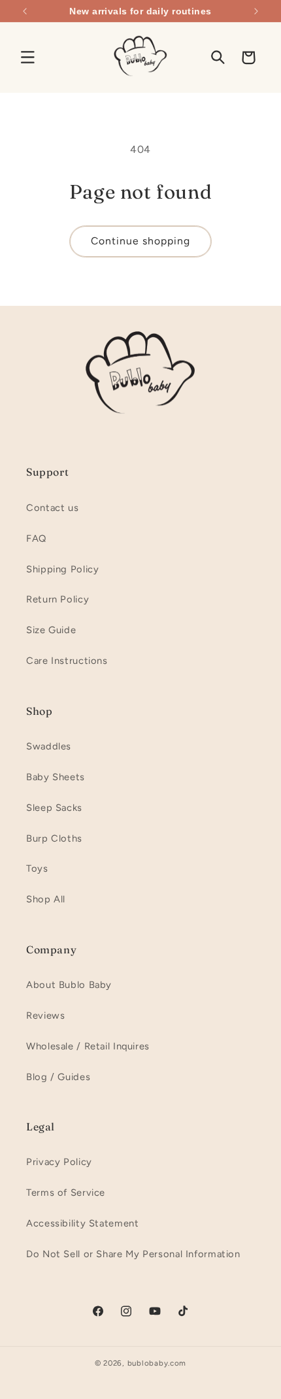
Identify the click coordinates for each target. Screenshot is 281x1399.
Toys (37, 868)
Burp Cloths (54, 838)
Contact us (52, 508)
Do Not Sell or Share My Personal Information (133, 1254)
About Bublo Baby (69, 985)
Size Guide (51, 630)
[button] (27, 57)
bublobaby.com (157, 1363)
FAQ (36, 538)
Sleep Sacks (54, 808)
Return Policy (57, 599)
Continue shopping (141, 241)
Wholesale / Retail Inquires (88, 1046)
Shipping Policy (62, 569)
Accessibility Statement (82, 1223)
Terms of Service (65, 1192)
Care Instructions (67, 661)
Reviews (45, 1015)
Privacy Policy (59, 1162)
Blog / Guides (58, 1077)
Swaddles (48, 746)
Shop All (45, 899)
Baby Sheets (55, 777)
